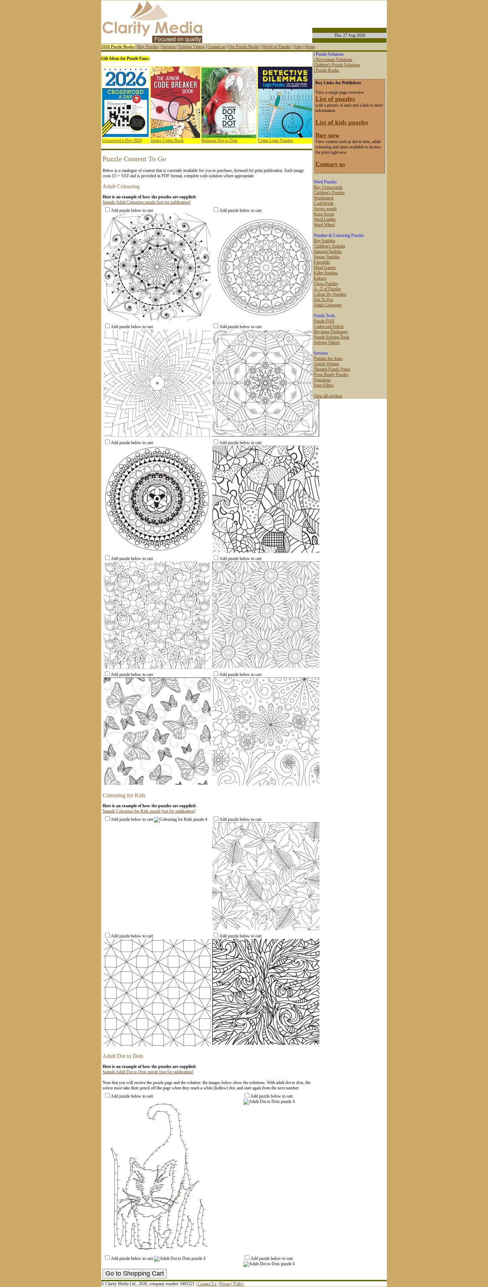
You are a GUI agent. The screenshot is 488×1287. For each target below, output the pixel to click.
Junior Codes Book (167, 140)
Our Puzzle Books (243, 46)
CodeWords (324, 203)
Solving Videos (192, 46)
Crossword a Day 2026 (122, 140)
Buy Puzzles (148, 46)
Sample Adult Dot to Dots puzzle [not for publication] (148, 1071)
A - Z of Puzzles (327, 288)
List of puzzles (335, 98)
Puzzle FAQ (324, 321)
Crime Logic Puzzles (275, 140)
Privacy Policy (231, 1283)
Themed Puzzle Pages (332, 369)
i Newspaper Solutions (333, 59)
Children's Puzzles (329, 192)
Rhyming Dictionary (331, 331)
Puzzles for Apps (328, 358)
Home (310, 46)
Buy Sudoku (324, 240)
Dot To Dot (323, 299)
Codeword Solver (329, 326)
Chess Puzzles (326, 283)
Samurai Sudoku (328, 251)
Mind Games (325, 267)
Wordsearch (324, 197)
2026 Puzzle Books (118, 46)
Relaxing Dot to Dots (219, 140)
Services (168, 46)
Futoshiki (322, 262)
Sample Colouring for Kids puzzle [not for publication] (149, 811)
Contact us (216, 46)
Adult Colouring (328, 304)
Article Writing (326, 363)
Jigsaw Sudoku (327, 256)
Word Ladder (325, 219)
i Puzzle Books (326, 70)
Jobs (298, 46)
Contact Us (207, 1283)
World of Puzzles (276, 46)
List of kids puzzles (341, 122)
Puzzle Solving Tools (331, 337)
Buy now (327, 135)
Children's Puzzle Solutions (337, 64)
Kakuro (320, 278)
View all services (328, 395)
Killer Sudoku (326, 272)
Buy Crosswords (328, 187)
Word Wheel (324, 224)
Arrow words (325, 208)
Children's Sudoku (329, 246)
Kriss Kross (324, 214)
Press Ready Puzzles (331, 374)
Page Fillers (324, 385)
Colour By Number (330, 294)
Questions (322, 379)
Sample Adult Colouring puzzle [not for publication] (146, 202)
